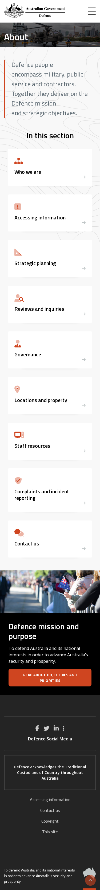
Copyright (50, 821)
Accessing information (50, 799)
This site (50, 832)
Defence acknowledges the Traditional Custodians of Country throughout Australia (50, 772)
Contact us (50, 810)
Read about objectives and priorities (50, 677)
